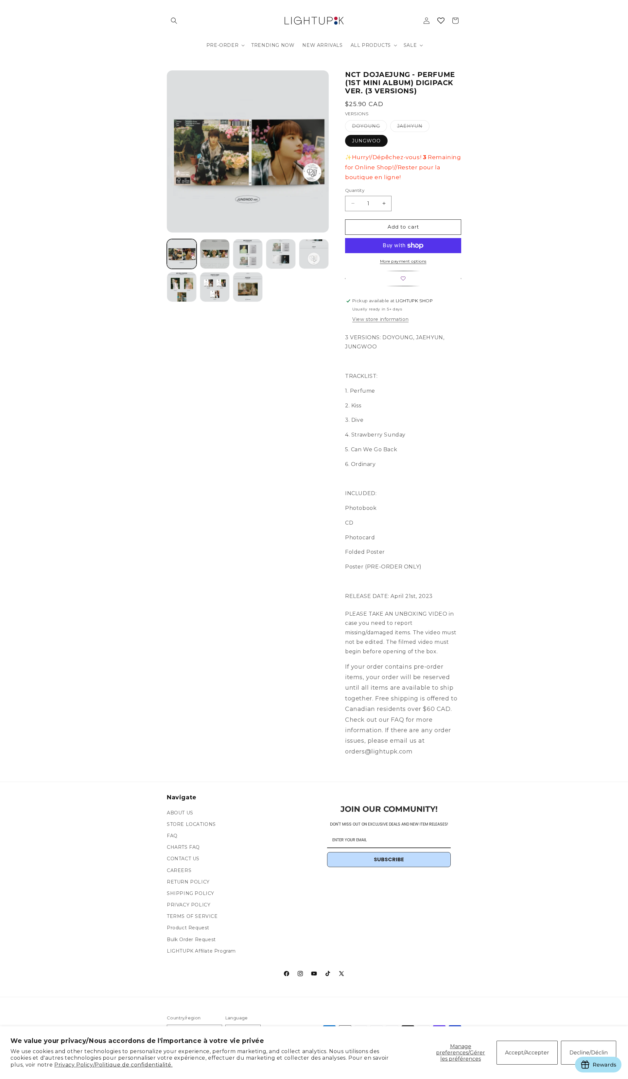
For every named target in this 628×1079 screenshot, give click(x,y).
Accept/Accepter (527, 1053)
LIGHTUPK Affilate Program (201, 951)
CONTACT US (183, 859)
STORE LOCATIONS (191, 824)
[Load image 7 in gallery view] (314, 254)
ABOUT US (180, 813)
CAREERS (179, 870)
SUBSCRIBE (389, 860)
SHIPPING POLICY (190, 893)
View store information (380, 319)
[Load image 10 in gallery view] (248, 287)
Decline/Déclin (588, 1053)
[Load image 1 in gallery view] (182, 254)
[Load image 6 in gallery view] (281, 254)
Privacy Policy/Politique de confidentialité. (113, 1065)
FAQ (172, 836)
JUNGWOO (366, 141)
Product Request (188, 928)
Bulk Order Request (191, 939)
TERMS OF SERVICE (192, 917)
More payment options (403, 261)
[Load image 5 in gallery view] (248, 254)
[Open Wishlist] (441, 20)
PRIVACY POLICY (188, 905)
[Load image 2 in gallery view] (215, 254)
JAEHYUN (413, 127)
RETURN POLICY (188, 882)
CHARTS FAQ (183, 847)
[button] (174, 20)
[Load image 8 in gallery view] (182, 287)
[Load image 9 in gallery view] (215, 287)
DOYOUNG (369, 127)
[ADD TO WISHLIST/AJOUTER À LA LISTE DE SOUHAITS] (403, 278)
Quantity (354, 190)
